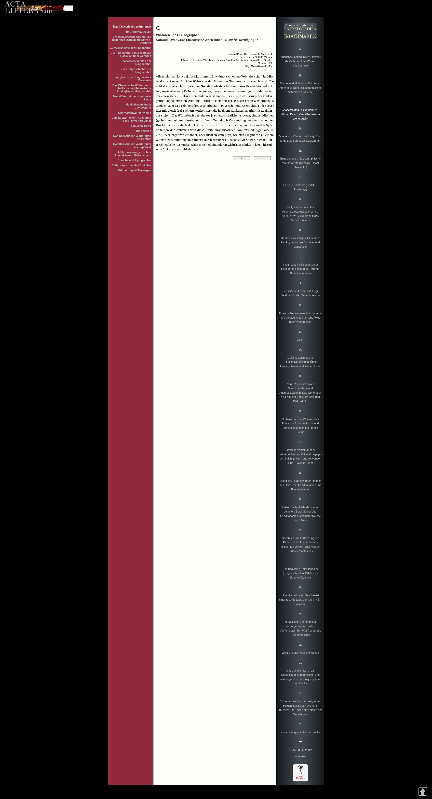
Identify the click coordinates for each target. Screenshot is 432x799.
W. (300, 644)
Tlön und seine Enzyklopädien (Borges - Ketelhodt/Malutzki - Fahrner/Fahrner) (300, 573)
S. (300, 530)
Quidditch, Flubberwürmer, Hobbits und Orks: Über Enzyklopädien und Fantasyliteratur (300, 485)
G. (300, 199)
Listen (300, 339)
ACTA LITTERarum (300, 750)
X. (300, 662)
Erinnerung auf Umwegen (134, 170)
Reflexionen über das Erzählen (131, 165)
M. (300, 349)
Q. (300, 472)
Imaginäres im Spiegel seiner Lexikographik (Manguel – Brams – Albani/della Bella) (300, 269)
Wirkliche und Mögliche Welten (300, 652)
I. (300, 256)
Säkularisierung (141, 125)
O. (300, 411)
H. (300, 230)
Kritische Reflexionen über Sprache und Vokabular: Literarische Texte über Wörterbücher (300, 317)
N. (300, 376)
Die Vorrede (143, 130)
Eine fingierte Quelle (138, 31)
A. (300, 49)
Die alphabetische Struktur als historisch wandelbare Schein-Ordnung (131, 39)
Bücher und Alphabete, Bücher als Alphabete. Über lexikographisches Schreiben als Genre (300, 88)
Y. (300, 693)
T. (300, 561)
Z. (300, 724)
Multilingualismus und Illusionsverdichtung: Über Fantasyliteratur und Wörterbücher (300, 362)
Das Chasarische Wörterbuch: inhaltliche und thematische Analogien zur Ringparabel (131, 88)
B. (300, 75)
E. (300, 150)
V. (300, 613)
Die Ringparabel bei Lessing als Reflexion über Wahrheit (131, 54)
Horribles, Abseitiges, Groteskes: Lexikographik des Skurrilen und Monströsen (300, 242)
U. (300, 587)
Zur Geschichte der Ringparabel (130, 47)
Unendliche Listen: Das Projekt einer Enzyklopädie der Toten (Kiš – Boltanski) (300, 599)
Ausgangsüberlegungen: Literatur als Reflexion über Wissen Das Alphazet (300, 61)
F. (300, 177)
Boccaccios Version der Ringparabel (135, 63)
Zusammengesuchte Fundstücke (300, 732)
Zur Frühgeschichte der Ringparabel (136, 71)
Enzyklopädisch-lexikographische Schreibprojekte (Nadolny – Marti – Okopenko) (300, 163)
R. (300, 499)
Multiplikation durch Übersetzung (138, 106)
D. (300, 128)
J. (300, 283)
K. (300, 305)
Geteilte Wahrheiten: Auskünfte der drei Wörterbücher (131, 119)
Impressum (300, 756)
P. (300, 442)
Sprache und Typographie (134, 160)
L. (300, 331)
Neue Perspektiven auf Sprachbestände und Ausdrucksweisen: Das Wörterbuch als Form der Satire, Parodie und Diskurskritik (300, 393)
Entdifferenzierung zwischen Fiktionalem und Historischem (132, 154)
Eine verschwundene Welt (134, 112)
